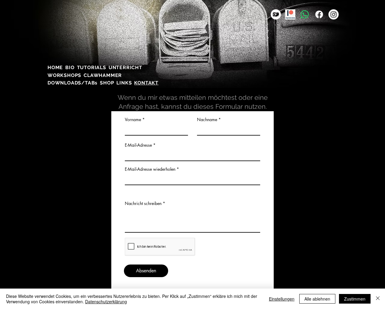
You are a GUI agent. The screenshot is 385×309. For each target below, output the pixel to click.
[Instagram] (333, 14)
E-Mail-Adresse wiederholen (150, 169)
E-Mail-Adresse (138, 145)
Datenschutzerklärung (106, 301)
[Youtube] (276, 14)
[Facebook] (319, 14)
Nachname (207, 120)
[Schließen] (377, 298)
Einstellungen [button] (281, 299)
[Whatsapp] (305, 14)
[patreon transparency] (290, 14)
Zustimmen (354, 299)
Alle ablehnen (317, 299)
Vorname (133, 120)
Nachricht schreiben (143, 203)
